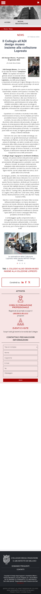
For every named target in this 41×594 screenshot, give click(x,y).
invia (20, 380)
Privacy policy (15, 592)
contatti (20, 569)
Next (31, 247)
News (11, 29)
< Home (5, 29)
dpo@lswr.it (20, 583)
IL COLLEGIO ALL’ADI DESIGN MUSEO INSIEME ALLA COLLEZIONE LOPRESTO (21, 269)
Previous (10, 247)
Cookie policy (26, 592)
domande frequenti (20, 566)
